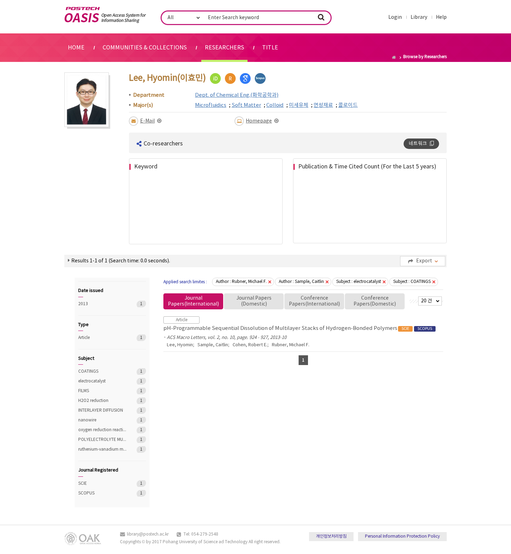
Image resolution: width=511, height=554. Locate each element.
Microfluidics (210, 105)
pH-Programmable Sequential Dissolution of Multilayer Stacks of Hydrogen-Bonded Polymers (297, 328)
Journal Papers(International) (193, 301)
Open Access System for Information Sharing (105, 15)
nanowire (102, 420)
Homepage (259, 121)
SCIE (102, 483)
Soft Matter (246, 105)
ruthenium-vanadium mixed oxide (102, 449)
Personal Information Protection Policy (402, 536)
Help (441, 17)
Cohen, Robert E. (250, 345)
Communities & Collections (145, 48)
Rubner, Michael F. (290, 345)
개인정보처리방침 (331, 536)
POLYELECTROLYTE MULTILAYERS (102, 439)
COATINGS (102, 371)
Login (395, 17)
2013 (102, 304)
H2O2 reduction (102, 400)
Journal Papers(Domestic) (253, 301)
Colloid (275, 105)
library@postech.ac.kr (148, 534)
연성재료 (323, 105)
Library (419, 17)
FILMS (102, 391)
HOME (76, 48)
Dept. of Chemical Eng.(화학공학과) (236, 95)
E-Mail (147, 121)
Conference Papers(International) (314, 301)
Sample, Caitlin (212, 345)
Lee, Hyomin (180, 345)
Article (102, 337)
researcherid (230, 78)
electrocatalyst (102, 381)
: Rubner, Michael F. (241, 281)
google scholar (245, 78)
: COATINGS (412, 281)
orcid (215, 78)
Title (270, 48)
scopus (260, 78)
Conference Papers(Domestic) (375, 301)
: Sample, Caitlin (301, 281)
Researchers (224, 48)
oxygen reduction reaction (102, 430)
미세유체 (298, 105)
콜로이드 (348, 105)
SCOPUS (102, 493)
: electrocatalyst (358, 281)
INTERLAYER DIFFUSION (102, 410)
